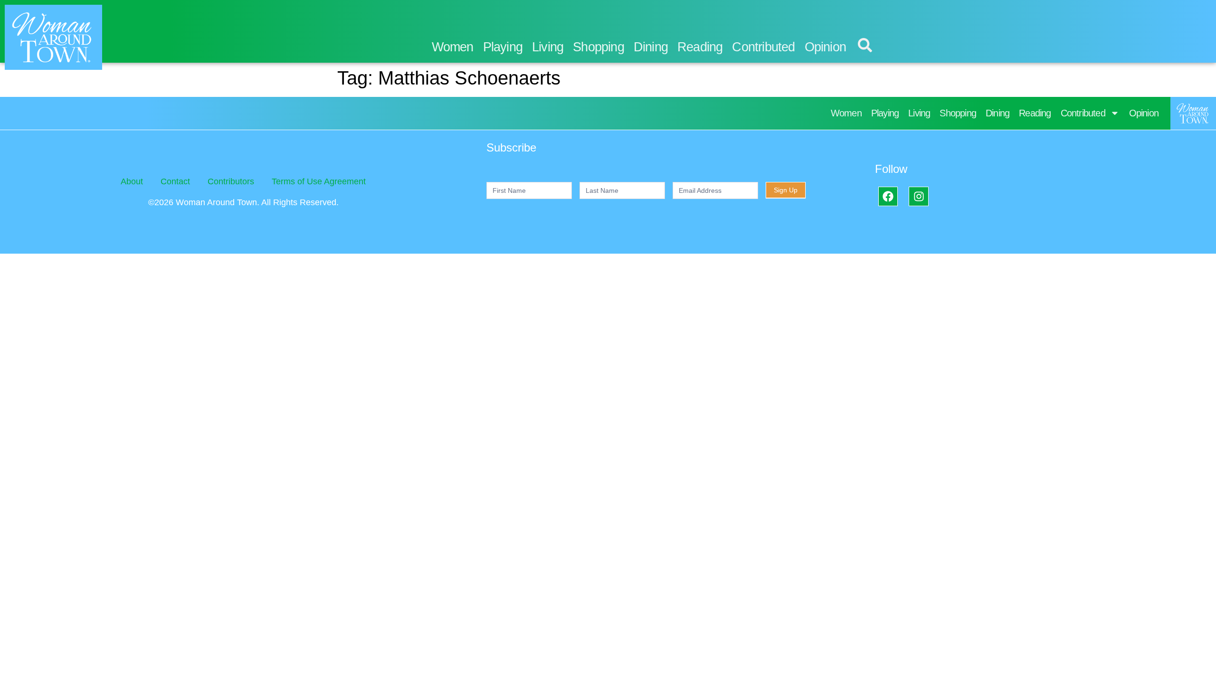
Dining (651, 47)
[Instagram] (918, 196)
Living (547, 47)
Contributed (763, 47)
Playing (502, 47)
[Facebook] (888, 196)
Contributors (231, 181)
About (132, 181)
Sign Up (786, 190)
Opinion (825, 47)
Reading (699, 47)
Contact (175, 181)
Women (453, 47)
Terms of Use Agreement (319, 181)
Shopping (598, 47)
